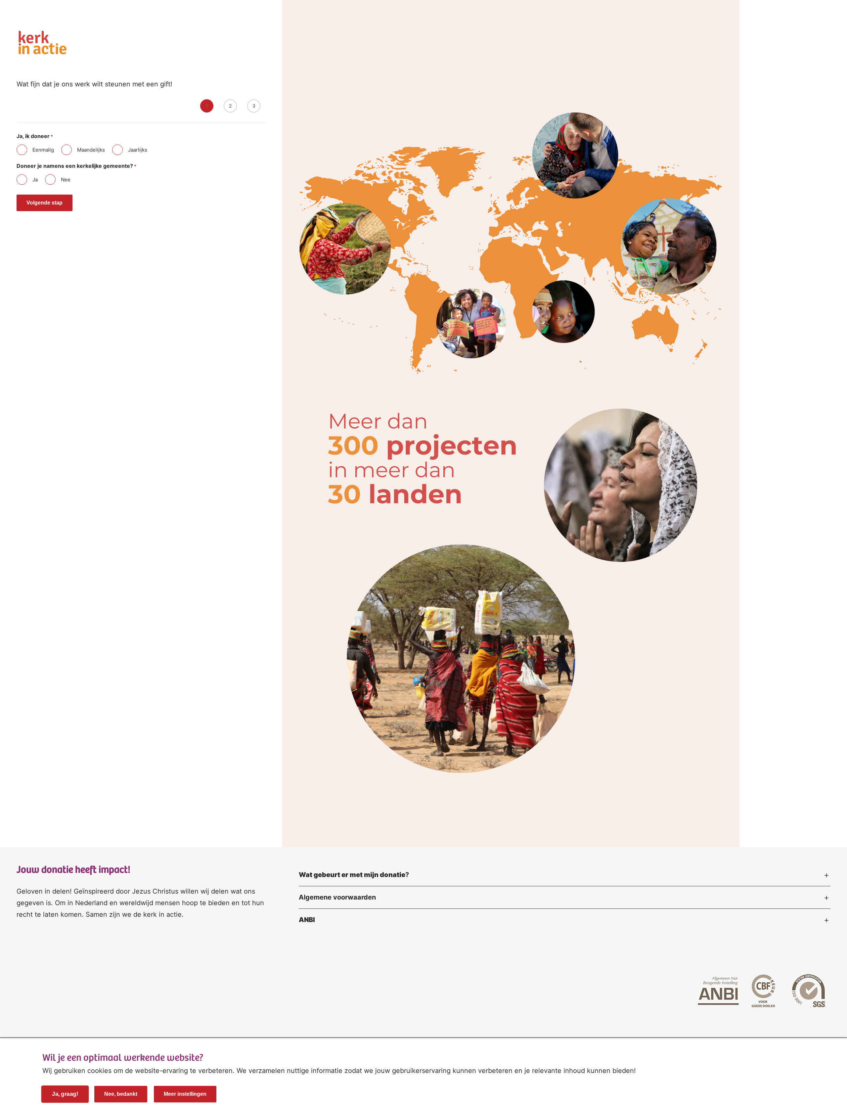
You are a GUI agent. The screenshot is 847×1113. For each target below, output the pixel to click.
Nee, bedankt (120, 1094)
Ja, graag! (65, 1094)
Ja (35, 179)
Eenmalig (43, 150)
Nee (65, 179)
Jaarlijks (137, 150)
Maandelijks (91, 150)
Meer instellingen (185, 1094)
